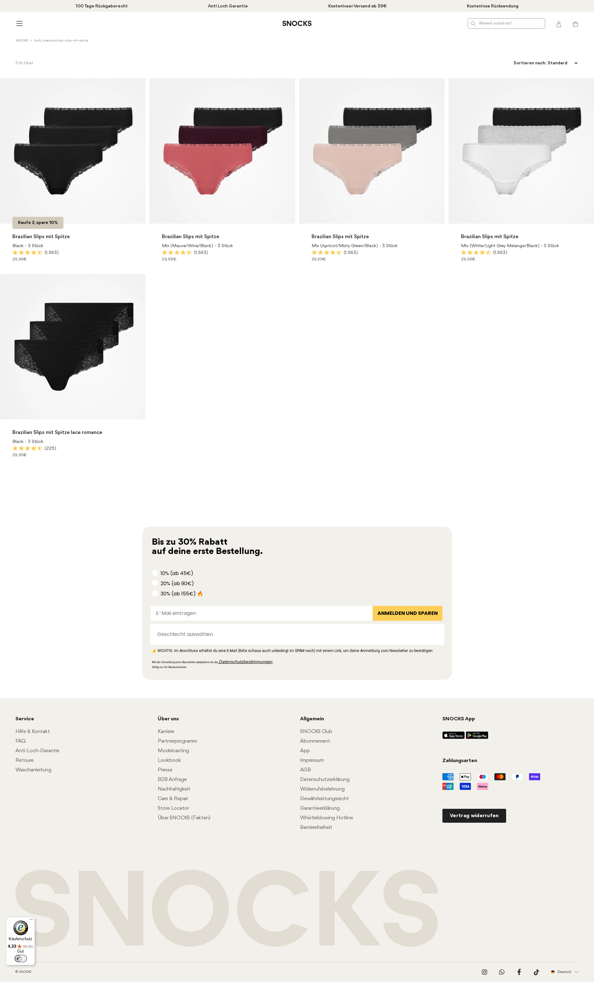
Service (24, 719)
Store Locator (173, 808)
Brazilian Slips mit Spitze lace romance (57, 432)
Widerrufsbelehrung (322, 789)
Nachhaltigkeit (174, 789)
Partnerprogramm (177, 741)
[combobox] (295, 634)
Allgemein (312, 719)
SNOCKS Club (316, 731)
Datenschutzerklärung (325, 779)
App (305, 750)
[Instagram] (484, 972)
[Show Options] (436, 634)
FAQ (20, 741)
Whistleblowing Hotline (326, 818)
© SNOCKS (23, 972)
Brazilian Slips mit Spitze (41, 236)
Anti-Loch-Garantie (37, 750)
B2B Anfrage (172, 779)
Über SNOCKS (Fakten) (184, 818)
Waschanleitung (33, 770)
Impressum (312, 760)
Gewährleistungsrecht (324, 798)
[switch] (21, 958)
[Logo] (297, 23)
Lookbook (169, 760)
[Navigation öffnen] (18, 23)
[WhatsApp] (502, 972)
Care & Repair (173, 798)
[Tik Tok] (536, 972)
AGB (305, 770)
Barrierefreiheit (316, 827)
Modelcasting (173, 750)
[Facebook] (519, 972)
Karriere (166, 731)
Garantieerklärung (320, 808)
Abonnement (315, 741)
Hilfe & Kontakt (32, 731)
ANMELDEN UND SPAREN (407, 613)
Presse (165, 770)
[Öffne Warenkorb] (575, 23)
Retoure (24, 760)
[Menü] (31, 920)
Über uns (168, 719)
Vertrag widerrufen (474, 815)
